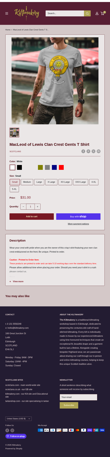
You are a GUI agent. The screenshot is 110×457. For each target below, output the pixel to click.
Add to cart (31, 216)
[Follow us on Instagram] (12, 430)
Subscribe (69, 405)
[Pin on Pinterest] (88, 151)
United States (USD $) (16, 419)
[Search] (87, 13)
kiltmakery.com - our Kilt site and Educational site (26, 395)
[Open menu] (6, 13)
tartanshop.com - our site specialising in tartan (27, 401)
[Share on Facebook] (83, 151)
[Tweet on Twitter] (93, 151)
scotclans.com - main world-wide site (22, 385)
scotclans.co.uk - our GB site (18, 389)
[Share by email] (98, 151)
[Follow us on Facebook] (7, 430)
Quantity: (14, 206)
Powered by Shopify (13, 448)
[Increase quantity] (37, 206)
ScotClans (15, 151)
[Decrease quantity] (23, 206)
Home (7, 30)
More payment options (78, 224)
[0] (102, 13)
